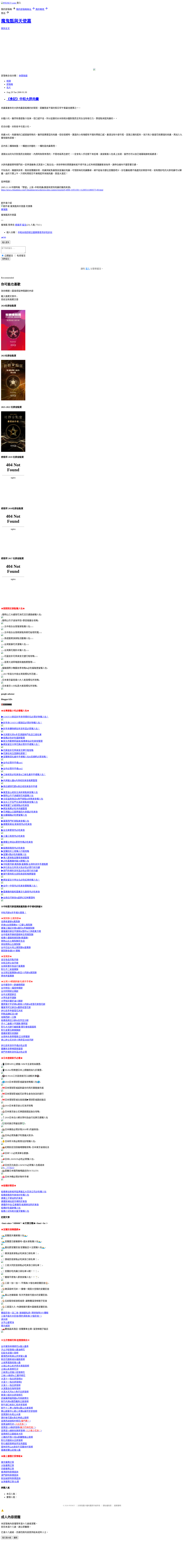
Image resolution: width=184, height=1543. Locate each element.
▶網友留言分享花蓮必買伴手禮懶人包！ (20, 744)
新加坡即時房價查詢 (10, 1478)
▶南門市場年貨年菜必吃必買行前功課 (19, 871)
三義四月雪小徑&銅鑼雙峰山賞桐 (17, 1437)
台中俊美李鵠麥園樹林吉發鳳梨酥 (17, 934)
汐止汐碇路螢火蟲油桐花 (13, 1349)
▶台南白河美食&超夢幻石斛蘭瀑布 (18, 898)
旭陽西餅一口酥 (8, 1017)
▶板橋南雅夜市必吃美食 (13, 848)
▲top (3, 237)
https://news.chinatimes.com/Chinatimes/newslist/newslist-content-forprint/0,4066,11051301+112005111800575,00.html (52, 190)
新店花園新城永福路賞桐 (13, 1359)
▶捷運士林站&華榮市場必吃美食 (17, 842)
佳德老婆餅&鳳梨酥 (10, 921)
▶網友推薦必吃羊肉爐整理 (14, 808)
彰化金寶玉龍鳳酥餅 (10, 1030)
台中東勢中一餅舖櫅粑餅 (13, 985)
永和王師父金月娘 (9, 963)
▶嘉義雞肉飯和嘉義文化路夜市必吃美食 (20, 892)
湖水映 (4, 1319)
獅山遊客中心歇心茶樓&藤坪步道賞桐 (19, 1411)
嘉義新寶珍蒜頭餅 (9, 1033)
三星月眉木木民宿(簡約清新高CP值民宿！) (21, 1316)
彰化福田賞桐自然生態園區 (14, 1443)
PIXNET (72, 1506)
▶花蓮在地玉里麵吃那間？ (14, 753)
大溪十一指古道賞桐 (10, 1385)
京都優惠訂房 (7, 1469)
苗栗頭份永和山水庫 (10, 1414)
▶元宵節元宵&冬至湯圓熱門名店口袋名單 (21, 734)
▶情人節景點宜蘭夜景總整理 (15, 858)
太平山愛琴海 (7, 1322)
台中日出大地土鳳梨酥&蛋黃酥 (16, 947)
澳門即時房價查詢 (9, 1475)
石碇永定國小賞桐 (9, 1353)
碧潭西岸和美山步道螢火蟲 (14, 1356)
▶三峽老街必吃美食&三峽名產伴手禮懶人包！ (23, 774)
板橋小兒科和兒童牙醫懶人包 (15, 1211)
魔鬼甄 (4, 209)
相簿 (8, 81)
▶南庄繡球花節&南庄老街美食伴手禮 (19, 786)
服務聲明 (117, 1506)
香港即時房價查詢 (9, 1472)
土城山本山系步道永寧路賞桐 (15, 1366)
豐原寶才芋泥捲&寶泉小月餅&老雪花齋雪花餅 (23, 1004)
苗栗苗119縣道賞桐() (18, 1427)
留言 (24, 225)
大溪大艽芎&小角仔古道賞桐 (15, 1392)
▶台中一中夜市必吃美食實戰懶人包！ (19, 886)
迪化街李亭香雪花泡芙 (12, 1010)
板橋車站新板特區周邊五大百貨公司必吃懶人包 (23, 1192)
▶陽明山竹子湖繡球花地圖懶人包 (17, 795)
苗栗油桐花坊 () (14, 1424)
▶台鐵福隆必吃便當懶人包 (14, 815)
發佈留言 (5, 259)
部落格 (9, 84)
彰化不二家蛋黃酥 (9, 969)
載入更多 (5, 242)
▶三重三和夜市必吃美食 (13, 836)
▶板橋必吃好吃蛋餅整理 (13, 738)
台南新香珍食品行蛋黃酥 (13, 966)
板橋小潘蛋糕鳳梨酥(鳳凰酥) (14, 938)
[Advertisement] (23, 51)
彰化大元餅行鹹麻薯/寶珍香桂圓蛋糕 (18, 1027)
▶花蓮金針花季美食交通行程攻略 (17, 750)
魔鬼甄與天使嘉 (16, 20)
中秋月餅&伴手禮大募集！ (13, 912)
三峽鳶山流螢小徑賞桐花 (13, 1372)
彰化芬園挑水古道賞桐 (12, 1440)
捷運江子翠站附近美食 (12, 1198)
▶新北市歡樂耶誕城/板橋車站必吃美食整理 (22, 741)
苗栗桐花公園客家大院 (12, 1434)
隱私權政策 (107, 1506)
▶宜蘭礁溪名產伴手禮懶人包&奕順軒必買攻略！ (24, 757)
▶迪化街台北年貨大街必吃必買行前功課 (20, 867)
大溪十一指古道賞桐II (11, 1382)
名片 (8, 87)
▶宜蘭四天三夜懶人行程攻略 (15, 851)
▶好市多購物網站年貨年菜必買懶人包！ (20, 728)
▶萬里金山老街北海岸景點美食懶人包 (19, 792)
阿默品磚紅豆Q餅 (9, 1014)
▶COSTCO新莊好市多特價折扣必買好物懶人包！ (25, 717)
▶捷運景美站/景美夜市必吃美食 (16, 824)
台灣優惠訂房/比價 (10, 1481)
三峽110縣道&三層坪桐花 (13, 1375)
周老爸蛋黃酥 (7, 976)
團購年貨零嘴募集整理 (12, 1049)
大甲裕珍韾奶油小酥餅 (12, 1001)
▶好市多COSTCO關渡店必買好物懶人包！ (21, 723)
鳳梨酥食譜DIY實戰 (10, 951)
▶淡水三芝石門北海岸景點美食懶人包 (19, 802)
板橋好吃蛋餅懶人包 (10, 1208)
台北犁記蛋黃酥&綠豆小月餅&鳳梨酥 (19, 972)
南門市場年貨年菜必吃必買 (14, 1052)
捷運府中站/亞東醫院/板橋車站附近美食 (20, 1204)
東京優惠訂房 (7, 1462)
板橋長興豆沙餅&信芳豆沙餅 (15, 1020)
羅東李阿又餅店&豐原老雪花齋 (16, 1007)
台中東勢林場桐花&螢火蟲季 (15, 1346)
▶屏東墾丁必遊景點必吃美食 (15, 805)
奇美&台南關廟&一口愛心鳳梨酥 (16, 925)
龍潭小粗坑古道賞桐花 (12, 1395)
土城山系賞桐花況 (9, 1369)
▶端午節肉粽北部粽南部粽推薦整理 (18, 874)
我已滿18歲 (6, 1538)
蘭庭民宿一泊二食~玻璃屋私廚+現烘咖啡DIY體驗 (24, 1313)
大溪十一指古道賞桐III (11, 1379)
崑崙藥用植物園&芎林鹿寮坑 (15, 1398)
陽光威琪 (5, 1326)
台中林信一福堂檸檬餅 (12, 988)
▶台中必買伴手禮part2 (12, 768)
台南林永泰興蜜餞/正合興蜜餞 (15, 1036)
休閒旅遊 (23, 76)
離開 (15, 1538)
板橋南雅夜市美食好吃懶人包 (15, 1195)
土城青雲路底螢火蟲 (10, 1362)
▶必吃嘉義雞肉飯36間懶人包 (15, 861)
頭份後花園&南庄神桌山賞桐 (15, 1418)
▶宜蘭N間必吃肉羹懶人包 (13, 854)
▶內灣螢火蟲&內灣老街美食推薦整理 (19, 780)
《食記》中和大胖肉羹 (22, 99)
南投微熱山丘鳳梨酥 (10, 944)
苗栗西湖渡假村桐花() (15, 1421)
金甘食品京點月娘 (9, 959)
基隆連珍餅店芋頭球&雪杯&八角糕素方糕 (21, 931)
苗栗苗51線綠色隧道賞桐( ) (21, 1430)
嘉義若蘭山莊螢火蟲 (10, 1450)
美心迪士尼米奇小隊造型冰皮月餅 (17, 1040)
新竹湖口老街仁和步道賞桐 (14, 1405)
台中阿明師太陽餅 (9, 991)
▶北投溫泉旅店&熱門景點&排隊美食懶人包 (22, 799)
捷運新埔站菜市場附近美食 (14, 1201)
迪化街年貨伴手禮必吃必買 (14, 1045)
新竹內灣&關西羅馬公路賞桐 (15, 1401)
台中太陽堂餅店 (8, 994)
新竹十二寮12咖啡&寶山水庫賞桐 (17, 1408)
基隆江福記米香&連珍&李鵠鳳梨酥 (17, 928)
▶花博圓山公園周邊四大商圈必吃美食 (19, 812)
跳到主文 (5, 28)
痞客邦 (18, 225)
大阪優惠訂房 (7, 1465)
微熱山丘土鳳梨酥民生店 (13, 941)
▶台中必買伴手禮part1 (12, 763)
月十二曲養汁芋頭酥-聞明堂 (14, 1023)
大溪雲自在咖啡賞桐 (10, 1388)
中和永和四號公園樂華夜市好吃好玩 (35, 232)
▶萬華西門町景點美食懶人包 (15, 821)
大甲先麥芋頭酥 (8, 998)
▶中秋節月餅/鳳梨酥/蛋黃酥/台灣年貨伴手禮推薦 (24, 864)
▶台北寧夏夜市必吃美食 (13, 830)
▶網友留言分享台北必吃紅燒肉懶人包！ (20, 880)
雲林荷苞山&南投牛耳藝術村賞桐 (17, 1447)
